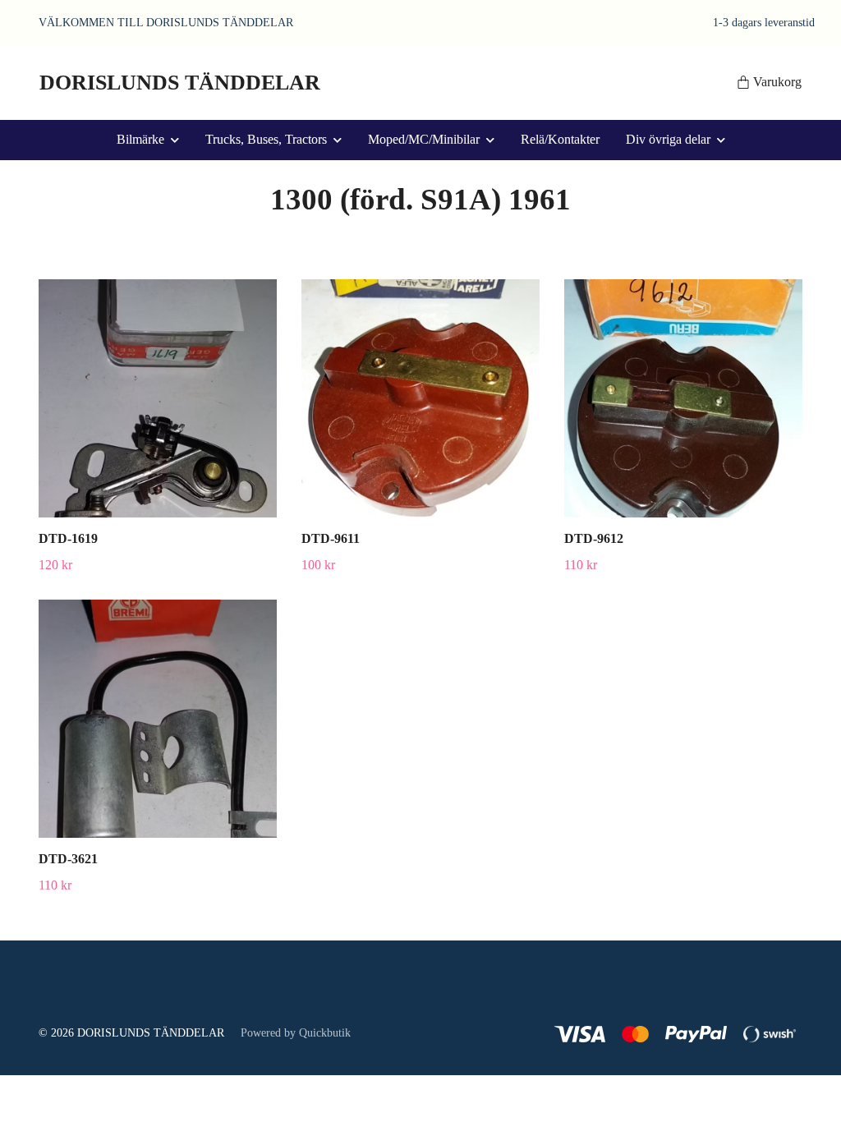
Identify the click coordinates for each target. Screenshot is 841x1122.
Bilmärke (140, 139)
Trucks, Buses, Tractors (266, 139)
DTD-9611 (330, 538)
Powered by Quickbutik (296, 1033)
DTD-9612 (593, 538)
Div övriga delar (668, 139)
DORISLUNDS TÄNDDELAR (179, 82)
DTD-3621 (68, 859)
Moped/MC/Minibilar (424, 139)
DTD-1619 (68, 538)
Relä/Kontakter (560, 139)
